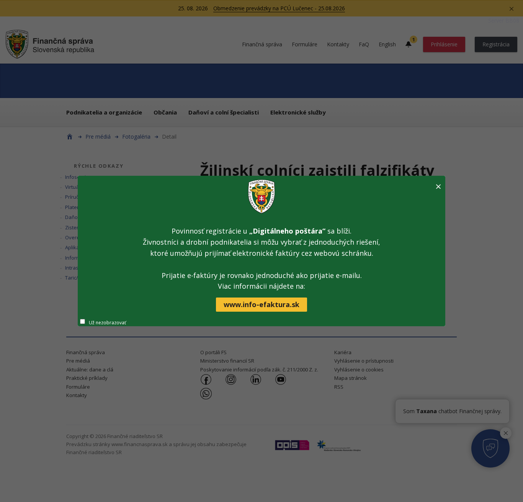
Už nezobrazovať (107, 322)
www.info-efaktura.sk (261, 304)
